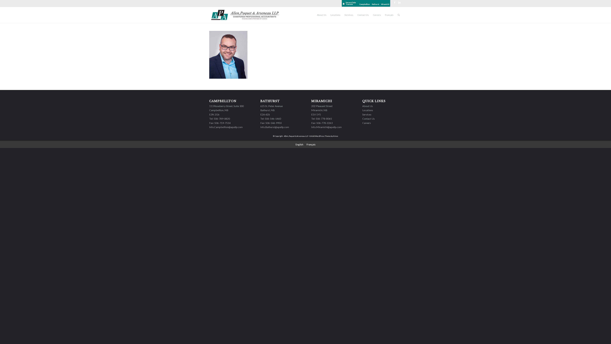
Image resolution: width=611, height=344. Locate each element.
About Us (367, 106)
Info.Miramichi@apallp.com (326, 127)
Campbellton (364, 4)
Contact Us (368, 118)
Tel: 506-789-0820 (219, 118)
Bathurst (375, 4)
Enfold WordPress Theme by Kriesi (323, 136)
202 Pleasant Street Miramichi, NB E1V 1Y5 (322, 110)
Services (366, 114)
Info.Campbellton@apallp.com (226, 127)
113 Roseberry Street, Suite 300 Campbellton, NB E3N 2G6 (226, 110)
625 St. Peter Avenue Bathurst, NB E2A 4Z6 (271, 110)
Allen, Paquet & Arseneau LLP (296, 136)
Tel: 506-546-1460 (270, 118)
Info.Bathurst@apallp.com (274, 127)
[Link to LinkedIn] (399, 2)
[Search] (399, 15)
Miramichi (385, 4)
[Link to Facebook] (394, 2)
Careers (366, 122)
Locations (367, 110)
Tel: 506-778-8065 (321, 118)
